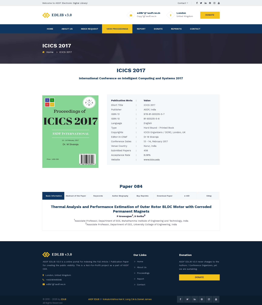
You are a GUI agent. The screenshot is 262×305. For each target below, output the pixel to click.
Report (141, 29)
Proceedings (143, 273)
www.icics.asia (152, 159)
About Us (67, 29)
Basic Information (54, 196)
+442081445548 (54, 279)
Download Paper (164, 196)
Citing (209, 196)
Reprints (176, 29)
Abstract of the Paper (76, 196)
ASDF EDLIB (93, 299)
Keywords (98, 196)
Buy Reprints (142, 196)
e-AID (187, 196)
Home (50, 29)
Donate (209, 15)
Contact (182, 3)
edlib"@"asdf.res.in (56, 284)
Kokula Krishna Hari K (113, 299)
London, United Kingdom (58, 275)
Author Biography (120, 196)
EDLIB (64, 299)
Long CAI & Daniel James (138, 299)
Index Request (89, 29)
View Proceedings (117, 29)
